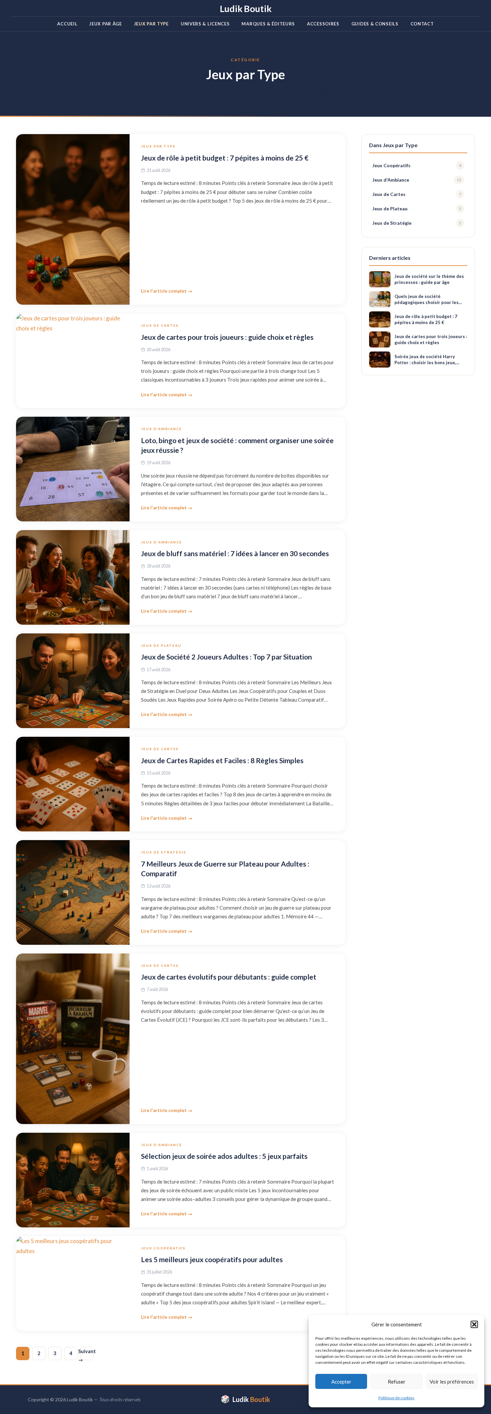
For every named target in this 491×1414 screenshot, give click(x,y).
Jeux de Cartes (160, 325)
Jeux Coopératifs (163, 1248)
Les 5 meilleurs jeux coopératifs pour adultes (212, 1259)
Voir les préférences (452, 1382)
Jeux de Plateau (161, 645)
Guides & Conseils (374, 23)
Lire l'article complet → (166, 291)
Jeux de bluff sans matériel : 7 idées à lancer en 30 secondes (235, 553)
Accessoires (323, 23)
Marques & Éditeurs (268, 23)
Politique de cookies (396, 1397)
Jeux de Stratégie (163, 852)
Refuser (396, 1382)
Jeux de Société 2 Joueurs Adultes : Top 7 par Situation (226, 656)
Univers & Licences (205, 23)
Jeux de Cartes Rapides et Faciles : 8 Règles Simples (222, 760)
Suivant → (87, 1354)
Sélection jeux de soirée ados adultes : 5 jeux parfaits (224, 1156)
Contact (422, 23)
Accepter (341, 1382)
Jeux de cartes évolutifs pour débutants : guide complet (228, 977)
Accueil (67, 23)
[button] (474, 1324)
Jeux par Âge (105, 23)
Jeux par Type (151, 23)
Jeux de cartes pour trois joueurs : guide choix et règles (227, 337)
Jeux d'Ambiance (161, 429)
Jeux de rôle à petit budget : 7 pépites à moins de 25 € (224, 158)
